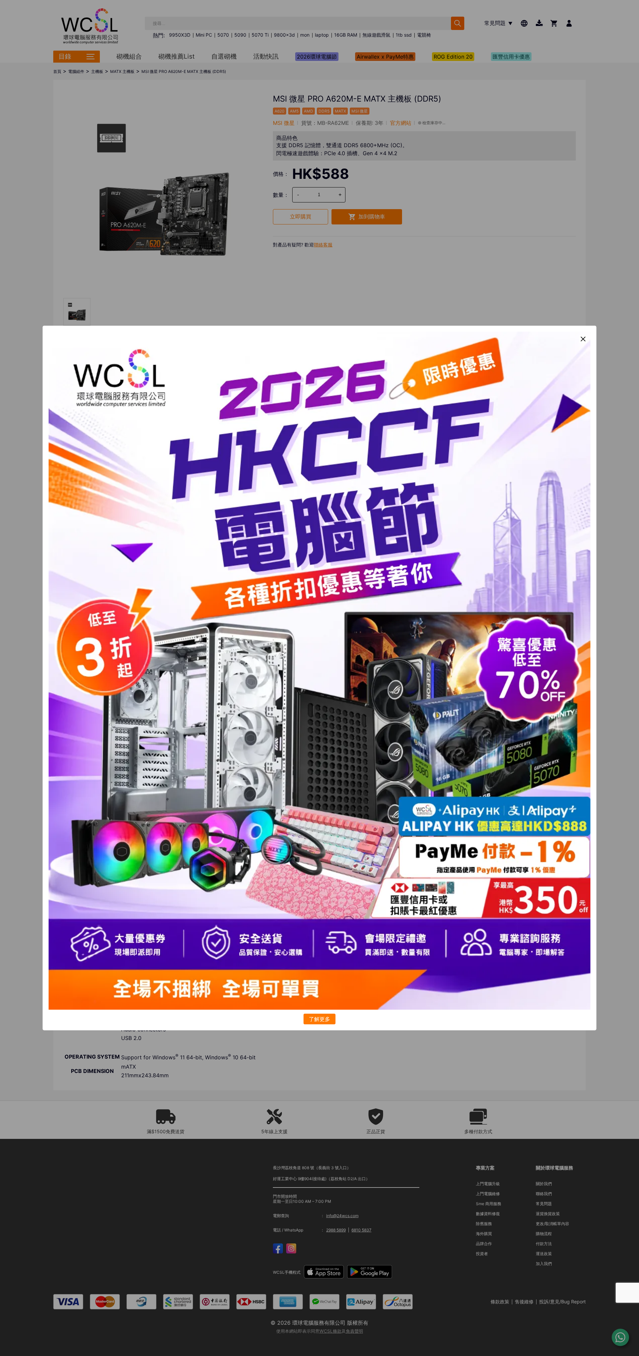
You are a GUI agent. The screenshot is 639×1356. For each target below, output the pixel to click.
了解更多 (319, 1019)
